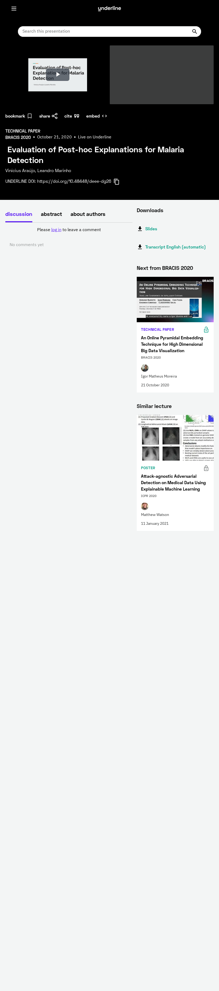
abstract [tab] (51, 214)
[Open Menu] (13, 8)
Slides (151, 228)
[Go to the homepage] (109, 8)
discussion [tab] (18, 214)
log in (56, 230)
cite (68, 115)
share (44, 115)
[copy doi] (119, 181)
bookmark (15, 115)
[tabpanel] (68, 237)
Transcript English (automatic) (175, 246)
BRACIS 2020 (177, 268)
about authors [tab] (88, 214)
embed (93, 115)
